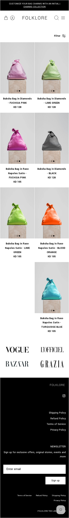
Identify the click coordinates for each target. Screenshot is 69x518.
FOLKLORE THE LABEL (48, 511)
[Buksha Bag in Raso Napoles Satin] (17, 138)
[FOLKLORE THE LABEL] (34, 18)
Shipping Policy (57, 413)
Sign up (55, 480)
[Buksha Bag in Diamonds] (52, 67)
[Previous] (64, 5)
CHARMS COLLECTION (34, 6)
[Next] (5, 5)
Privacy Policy (58, 430)
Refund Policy (58, 418)
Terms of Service (56, 424)
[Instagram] (64, 395)
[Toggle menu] (63, 18)
